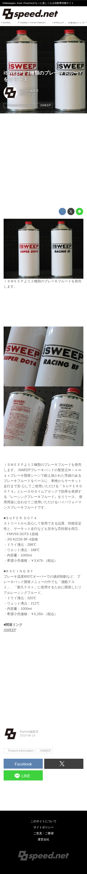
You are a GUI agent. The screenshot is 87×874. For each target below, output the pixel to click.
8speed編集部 (29, 90)
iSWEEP (10, 630)
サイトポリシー (43, 827)
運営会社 (43, 839)
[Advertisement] (43, 160)
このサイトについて (43, 821)
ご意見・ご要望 (43, 833)
